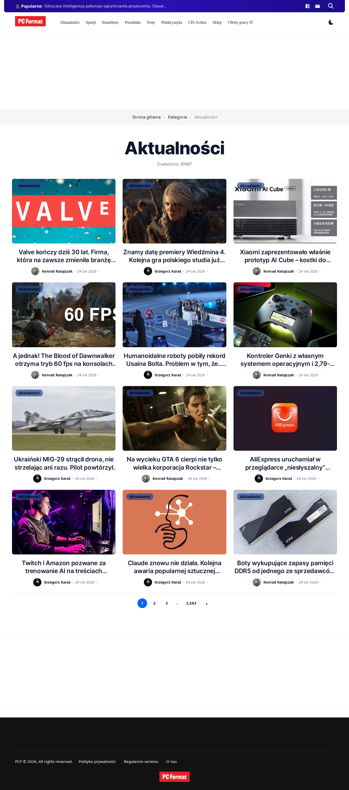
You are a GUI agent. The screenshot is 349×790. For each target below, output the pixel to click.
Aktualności (69, 22)
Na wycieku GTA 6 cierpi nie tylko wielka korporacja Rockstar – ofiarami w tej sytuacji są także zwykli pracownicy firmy (174, 463)
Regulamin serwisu (141, 761)
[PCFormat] (174, 777)
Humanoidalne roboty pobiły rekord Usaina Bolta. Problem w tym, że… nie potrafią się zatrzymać (174, 360)
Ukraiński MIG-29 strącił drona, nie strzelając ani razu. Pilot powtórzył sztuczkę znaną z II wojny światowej (63, 463)
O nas (171, 761)
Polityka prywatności (97, 761)
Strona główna (146, 117)
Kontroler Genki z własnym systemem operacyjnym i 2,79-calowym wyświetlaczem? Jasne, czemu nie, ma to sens (285, 360)
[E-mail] (317, 6)
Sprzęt (91, 22)
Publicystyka (171, 22)
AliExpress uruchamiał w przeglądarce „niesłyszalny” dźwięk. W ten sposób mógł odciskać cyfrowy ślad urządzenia (285, 463)
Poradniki (133, 22)
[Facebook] (307, 6)
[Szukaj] (331, 6)
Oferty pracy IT (240, 22)
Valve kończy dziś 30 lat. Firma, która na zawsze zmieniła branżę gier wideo (64, 256)
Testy (151, 22)
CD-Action (197, 22)
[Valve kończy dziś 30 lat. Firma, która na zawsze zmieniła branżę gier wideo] (63, 211)
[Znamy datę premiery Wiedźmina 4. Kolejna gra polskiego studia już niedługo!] (174, 211)
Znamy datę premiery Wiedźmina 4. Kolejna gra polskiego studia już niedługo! (174, 256)
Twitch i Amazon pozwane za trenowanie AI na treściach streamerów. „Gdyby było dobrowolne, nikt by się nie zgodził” (63, 567)
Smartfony (110, 22)
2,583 (191, 603)
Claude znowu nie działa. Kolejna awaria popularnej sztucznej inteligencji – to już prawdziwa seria (174, 567)
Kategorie (177, 117)
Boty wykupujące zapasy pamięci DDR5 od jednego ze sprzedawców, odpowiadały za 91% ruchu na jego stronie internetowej (285, 567)
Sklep (217, 22)
